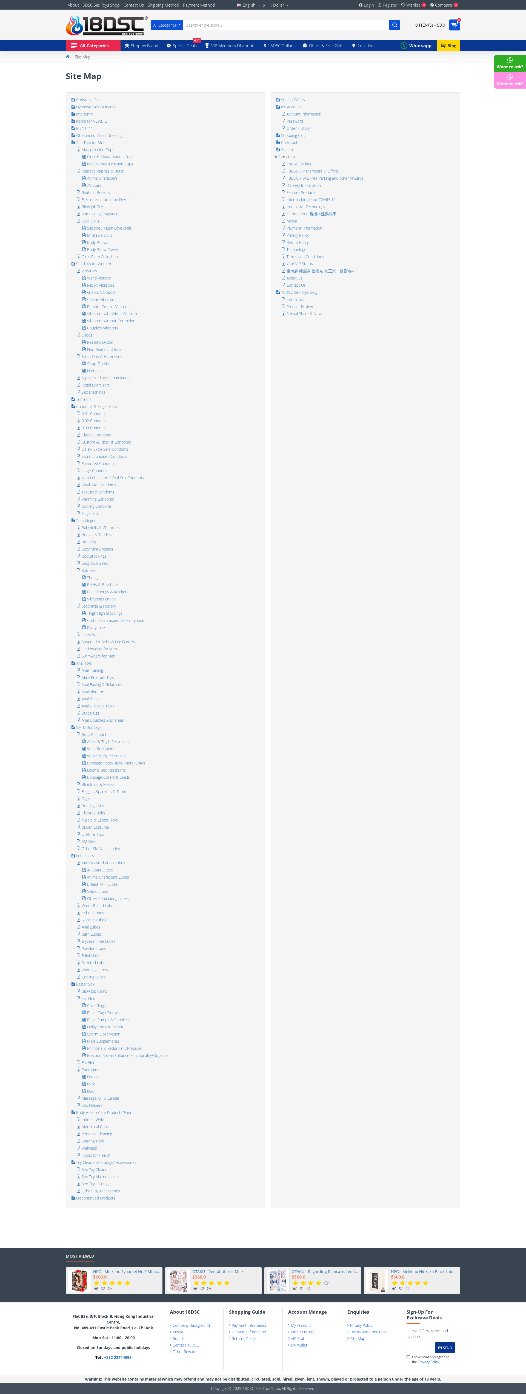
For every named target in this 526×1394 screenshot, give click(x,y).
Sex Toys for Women (93, 263)
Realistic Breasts (96, 192)
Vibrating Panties (101, 599)
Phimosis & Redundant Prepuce (114, 1048)
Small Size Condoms (99, 484)
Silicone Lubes (94, 919)
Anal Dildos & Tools (98, 706)
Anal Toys (84, 663)
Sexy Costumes (95, 563)
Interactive (296, 299)
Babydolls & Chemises (101, 527)
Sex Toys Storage (96, 1183)
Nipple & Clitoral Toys (100, 820)
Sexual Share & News (305, 313)
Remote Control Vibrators (109, 306)
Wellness (89, 1148)
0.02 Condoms (94, 420)
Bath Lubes (91, 934)
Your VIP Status (300, 263)
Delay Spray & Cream (105, 1026)
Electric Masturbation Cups (110, 156)
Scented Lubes (94, 962)
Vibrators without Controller (111, 320)
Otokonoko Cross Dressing (99, 135)
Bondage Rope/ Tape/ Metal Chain (116, 763)
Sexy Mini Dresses (97, 549)
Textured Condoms (98, 492)
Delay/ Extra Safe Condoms (105, 449)
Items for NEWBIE (91, 121)
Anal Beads (91, 698)
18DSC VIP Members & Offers (312, 171)
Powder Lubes (94, 948)
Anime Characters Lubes (108, 877)
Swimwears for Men (98, 656)
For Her (88, 1062)
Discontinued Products (95, 1198)
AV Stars (94, 185)
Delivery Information (304, 185)
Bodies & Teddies (97, 534)
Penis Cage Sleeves (103, 1012)
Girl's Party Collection (100, 256)
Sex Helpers (92, 1105)
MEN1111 (84, 128)
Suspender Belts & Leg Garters (108, 641)
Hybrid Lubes (93, 912)
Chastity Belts (93, 812)
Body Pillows (97, 242)
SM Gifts (89, 841)
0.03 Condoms (94, 427)
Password (295, 121)
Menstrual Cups (95, 1126)
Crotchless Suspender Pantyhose (115, 620)
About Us (294, 278)
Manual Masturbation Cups (110, 164)
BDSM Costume (95, 827)
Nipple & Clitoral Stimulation (106, 377)
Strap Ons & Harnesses (102, 356)
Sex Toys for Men (90, 142)
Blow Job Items (94, 991)
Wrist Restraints (100, 748)
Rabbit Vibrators (100, 285)
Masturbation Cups (98, 149)
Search (287, 149)
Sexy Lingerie (87, 520)
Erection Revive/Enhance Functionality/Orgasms (127, 1055)
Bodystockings (94, 556)
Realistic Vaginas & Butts (103, 171)
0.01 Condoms (94, 413)
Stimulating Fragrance (100, 213)
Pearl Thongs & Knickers (107, 591)
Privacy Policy (298, 235)
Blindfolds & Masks (98, 784)
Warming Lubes (95, 969)
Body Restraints (95, 734)
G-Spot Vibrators (101, 292)
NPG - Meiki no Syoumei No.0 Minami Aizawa (127, 1271)
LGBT (91, 1091)
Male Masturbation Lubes (103, 862)
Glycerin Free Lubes (99, 941)
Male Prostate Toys (98, 677)
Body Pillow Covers (103, 249)
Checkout (289, 142)
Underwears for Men (99, 648)
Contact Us (296, 285)
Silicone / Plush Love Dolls (109, 228)
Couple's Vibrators (102, 328)
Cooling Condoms (97, 506)
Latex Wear (91, 634)
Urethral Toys (93, 834)
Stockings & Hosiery (99, 606)
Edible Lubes (93, 955)
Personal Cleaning (97, 1133)
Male (91, 1084)
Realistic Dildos (100, 342)
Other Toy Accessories (101, 1190)
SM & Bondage (89, 727)
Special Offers (293, 99)
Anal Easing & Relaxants (102, 684)
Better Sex (85, 984)
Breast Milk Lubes (102, 884)
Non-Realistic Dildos (104, 349)
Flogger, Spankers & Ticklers (106, 791)
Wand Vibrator (99, 278)
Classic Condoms (96, 435)
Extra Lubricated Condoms (104, 456)
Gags (86, 798)
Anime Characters (102, 178)
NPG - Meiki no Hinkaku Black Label (423, 1271)
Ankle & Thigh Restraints (108, 741)
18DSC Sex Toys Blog (299, 292)
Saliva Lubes (97, 891)
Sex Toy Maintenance (100, 1176)
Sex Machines (93, 392)
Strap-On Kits (98, 363)
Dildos (87, 335)
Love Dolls (90, 221)
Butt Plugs (90, 713)
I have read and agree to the (430, 1359)
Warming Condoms (98, 499)
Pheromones (93, 1069)
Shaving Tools (93, 1141)
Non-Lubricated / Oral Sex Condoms (113, 477)
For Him (88, 998)
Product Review (300, 306)
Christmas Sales (90, 99)
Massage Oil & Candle (100, 1098)
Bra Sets (89, 541)
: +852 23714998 (116, 1357)
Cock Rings (96, 1005)
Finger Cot (90, 513)
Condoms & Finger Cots (96, 406)
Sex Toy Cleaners (96, 1169)
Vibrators (89, 270)
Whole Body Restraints (106, 755)
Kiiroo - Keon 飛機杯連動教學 (311, 213)
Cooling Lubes (94, 977)
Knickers (89, 570)
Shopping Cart (293, 135)
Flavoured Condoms (99, 463)
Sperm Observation (103, 1034)
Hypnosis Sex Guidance (96, 106)
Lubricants (85, 855)
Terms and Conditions (305, 256)
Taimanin (83, 399)
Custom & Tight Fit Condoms (106, 442)
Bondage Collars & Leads (108, 777)
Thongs (93, 577)
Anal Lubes (91, 927)
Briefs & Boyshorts (103, 584)
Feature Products (301, 192)
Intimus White (93, 1119)
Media (292, 221)
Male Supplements (103, 1041)
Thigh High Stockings (104, 613)
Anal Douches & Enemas (103, 720)
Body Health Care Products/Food (104, 1112)
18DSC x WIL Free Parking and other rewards (325, 178)
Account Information (304, 114)
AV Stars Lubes (100, 870)
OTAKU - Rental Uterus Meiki (218, 1271)
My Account (291, 106)
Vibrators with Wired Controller (113, 313)
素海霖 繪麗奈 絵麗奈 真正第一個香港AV (321, 270)
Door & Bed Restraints (106, 770)
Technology (296, 249)
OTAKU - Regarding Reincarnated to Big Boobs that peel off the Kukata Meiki (325, 1271)
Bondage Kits (93, 805)
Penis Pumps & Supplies (108, 1019)
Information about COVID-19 (311, 199)
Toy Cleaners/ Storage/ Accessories (106, 1162)
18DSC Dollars (299, 164)
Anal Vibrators (93, 691)
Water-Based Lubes (98, 905)
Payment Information (304, 228)
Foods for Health (96, 1155)
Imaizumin (84, 114)
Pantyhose (96, 627)
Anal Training (92, 670)
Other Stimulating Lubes (108, 898)
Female (93, 1076)
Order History (298, 128)
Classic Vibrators (101, 299)
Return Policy (298, 242)
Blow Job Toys (93, 206)
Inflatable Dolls (99, 235)
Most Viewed (80, 1256)
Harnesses (96, 370)
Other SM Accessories (101, 848)
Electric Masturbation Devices (107, 199)
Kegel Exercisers (96, 385)
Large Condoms (95, 470)
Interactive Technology (306, 206)
